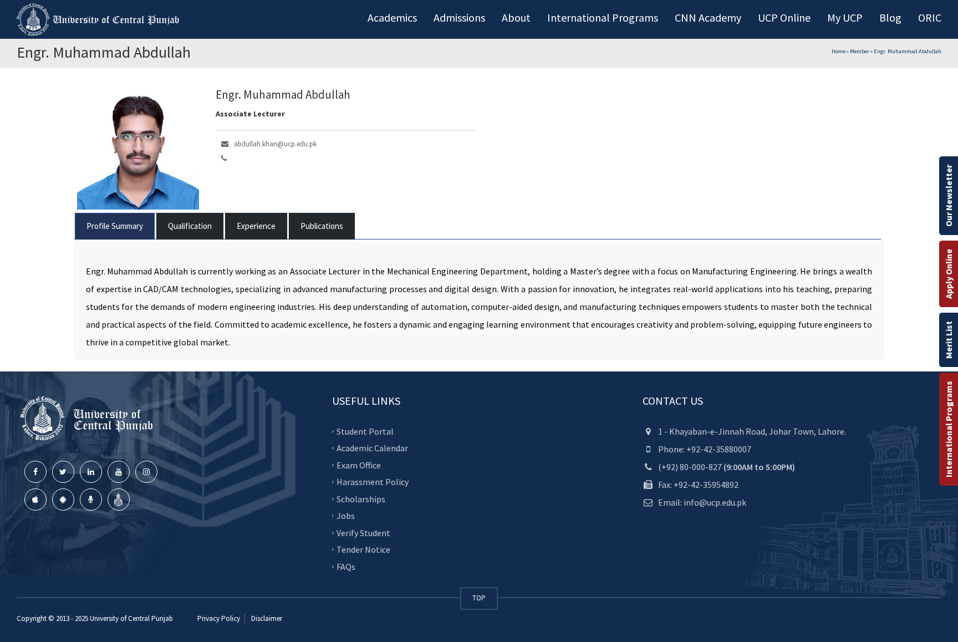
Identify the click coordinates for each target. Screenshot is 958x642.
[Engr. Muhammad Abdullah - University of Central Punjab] (100, 19)
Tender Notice (363, 549)
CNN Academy (708, 17)
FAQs (346, 566)
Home (838, 51)
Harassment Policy (373, 481)
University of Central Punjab (131, 618)
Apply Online (948, 274)
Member (859, 51)
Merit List (948, 340)
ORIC (929, 17)
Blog (890, 17)
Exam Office (359, 464)
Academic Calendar (372, 448)
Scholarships (361, 498)
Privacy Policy (218, 618)
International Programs (948, 429)
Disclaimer (265, 618)
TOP (479, 598)
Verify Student (363, 532)
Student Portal (365, 430)
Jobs (346, 515)
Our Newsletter (948, 196)
